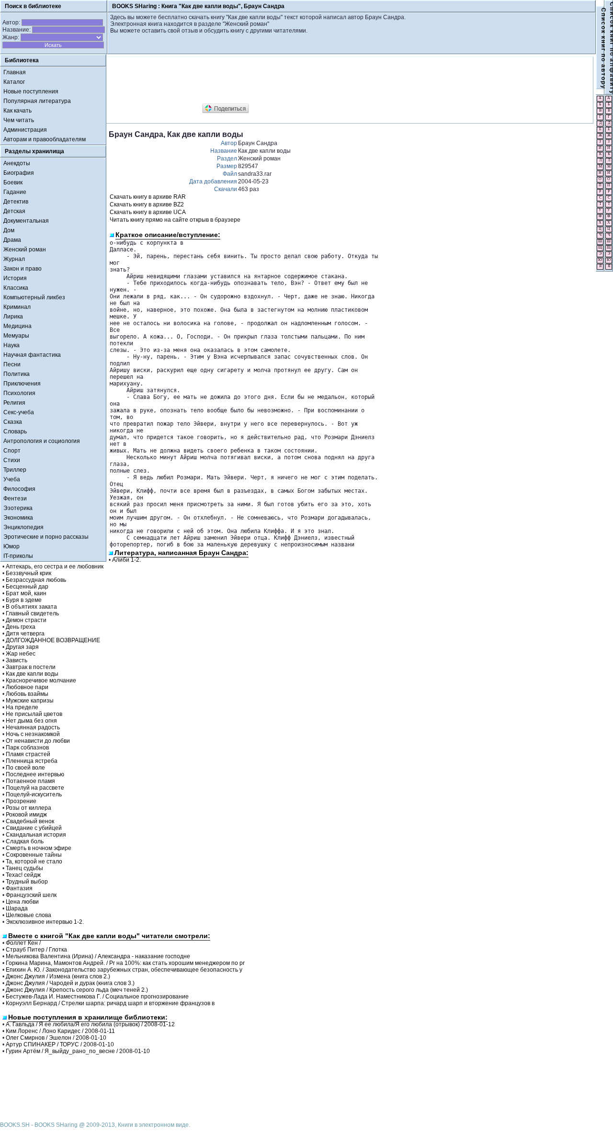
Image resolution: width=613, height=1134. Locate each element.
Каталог (14, 82)
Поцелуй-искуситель (34, 794)
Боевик (13, 182)
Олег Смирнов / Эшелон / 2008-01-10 (56, 1037)
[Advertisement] (283, 80)
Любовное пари (27, 687)
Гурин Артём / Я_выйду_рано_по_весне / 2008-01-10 (78, 1051)
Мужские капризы (30, 700)
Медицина (17, 326)
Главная (14, 72)
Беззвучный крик (28, 573)
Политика (16, 374)
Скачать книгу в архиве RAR (148, 196)
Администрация (25, 129)
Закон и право (22, 268)
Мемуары (16, 335)
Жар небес (20, 653)
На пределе (22, 707)
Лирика (13, 316)
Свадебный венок (30, 821)
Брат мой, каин (26, 593)
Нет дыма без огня (31, 720)
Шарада (17, 908)
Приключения (22, 383)
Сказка (12, 422)
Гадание (14, 192)
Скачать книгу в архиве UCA (148, 212)
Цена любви (22, 901)
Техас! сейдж (23, 875)
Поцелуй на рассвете (35, 787)
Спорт (12, 450)
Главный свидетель (32, 613)
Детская (14, 211)
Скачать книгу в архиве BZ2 (147, 204)
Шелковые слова (28, 915)
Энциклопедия (23, 527)
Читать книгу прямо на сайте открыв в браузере (175, 219)
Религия (14, 402)
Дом (8, 230)
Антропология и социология (41, 441)
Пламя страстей (28, 754)
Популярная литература (37, 101)
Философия (19, 489)
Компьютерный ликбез (34, 297)
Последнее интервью (35, 774)
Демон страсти (26, 620)
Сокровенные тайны (34, 854)
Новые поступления (30, 91)
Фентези (15, 498)
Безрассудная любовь (36, 580)
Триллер (14, 469)
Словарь (15, 431)
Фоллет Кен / (23, 943)
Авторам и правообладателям (44, 139)
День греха (20, 627)
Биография (18, 173)
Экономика (18, 517)
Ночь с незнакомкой (33, 734)
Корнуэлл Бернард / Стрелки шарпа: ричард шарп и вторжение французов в (110, 1003)
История (15, 278)
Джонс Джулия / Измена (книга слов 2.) (58, 976)
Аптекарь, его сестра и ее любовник (54, 566)
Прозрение (21, 801)
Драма (12, 240)
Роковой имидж (26, 814)
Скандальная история (36, 834)
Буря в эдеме (24, 600)
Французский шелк (31, 895)
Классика (15, 287)
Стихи (11, 460)
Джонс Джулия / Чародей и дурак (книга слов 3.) (70, 983)
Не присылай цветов (34, 714)
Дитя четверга (25, 633)
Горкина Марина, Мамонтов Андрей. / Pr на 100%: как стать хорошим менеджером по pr (125, 963)
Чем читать (18, 120)
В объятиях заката (31, 606)
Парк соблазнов (27, 747)
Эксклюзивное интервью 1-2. (45, 922)
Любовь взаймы (27, 694)
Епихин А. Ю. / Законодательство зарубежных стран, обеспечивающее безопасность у (124, 969)
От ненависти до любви (38, 740)
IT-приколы (18, 556)
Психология (19, 393)
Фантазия (19, 888)
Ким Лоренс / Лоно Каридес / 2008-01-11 (60, 1031)
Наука (11, 345)
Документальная (26, 220)
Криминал (17, 307)
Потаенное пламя (30, 781)
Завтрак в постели (31, 667)
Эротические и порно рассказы (46, 536)
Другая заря (22, 647)
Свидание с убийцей (34, 828)
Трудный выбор (27, 881)
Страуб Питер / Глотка (36, 949)
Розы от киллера (28, 808)
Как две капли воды (32, 673)
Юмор (11, 546)
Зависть (16, 660)
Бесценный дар (27, 586)
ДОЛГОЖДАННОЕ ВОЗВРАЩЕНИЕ (53, 640)
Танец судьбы (24, 868)
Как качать (17, 110)
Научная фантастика (32, 355)
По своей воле (25, 767)
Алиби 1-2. (126, 559)
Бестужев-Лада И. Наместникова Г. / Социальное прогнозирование (97, 996)
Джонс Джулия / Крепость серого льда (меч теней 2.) (77, 990)
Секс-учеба (18, 412)
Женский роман (24, 249)
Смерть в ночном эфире (38, 848)
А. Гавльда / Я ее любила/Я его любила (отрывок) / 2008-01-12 (90, 1024)
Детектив (15, 201)
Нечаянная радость (33, 727)
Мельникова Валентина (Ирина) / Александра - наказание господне (98, 956)
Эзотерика (18, 508)
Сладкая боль (25, 841)
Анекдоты (16, 163)
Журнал (14, 259)
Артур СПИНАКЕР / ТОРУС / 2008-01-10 (60, 1044)
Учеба (11, 479)
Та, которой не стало (34, 861)
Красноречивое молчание (41, 680)
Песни (12, 364)
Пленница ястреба (31, 761)
